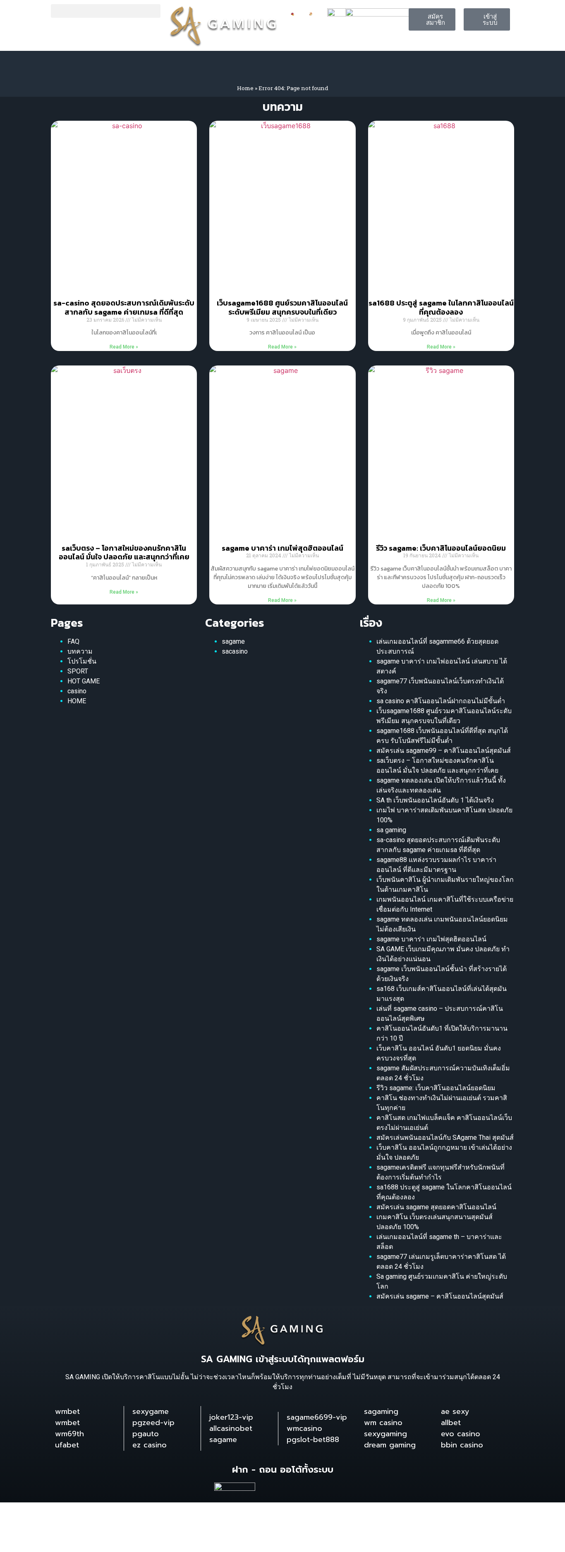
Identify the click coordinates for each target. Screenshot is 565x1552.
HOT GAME (83, 681)
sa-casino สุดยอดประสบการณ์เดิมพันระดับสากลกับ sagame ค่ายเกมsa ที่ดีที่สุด (123, 307)
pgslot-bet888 (313, 1439)
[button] (105, 11)
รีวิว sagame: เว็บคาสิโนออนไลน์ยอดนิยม (441, 548)
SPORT (77, 671)
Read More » (124, 347)
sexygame (150, 1411)
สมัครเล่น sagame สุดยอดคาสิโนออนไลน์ (436, 1207)
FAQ (73, 641)
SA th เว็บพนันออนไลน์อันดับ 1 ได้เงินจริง (435, 800)
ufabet (67, 1445)
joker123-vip (231, 1417)
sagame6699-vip (317, 1417)
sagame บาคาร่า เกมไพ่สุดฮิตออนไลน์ (282, 548)
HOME (76, 701)
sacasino (235, 651)
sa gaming (391, 830)
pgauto (145, 1434)
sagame (233, 641)
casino (76, 691)
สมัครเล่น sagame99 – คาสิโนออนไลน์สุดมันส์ (443, 751)
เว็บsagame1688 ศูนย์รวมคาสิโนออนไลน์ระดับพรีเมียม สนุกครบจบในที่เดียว (282, 307)
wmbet (67, 1411)
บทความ (80, 651)
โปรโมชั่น (81, 661)
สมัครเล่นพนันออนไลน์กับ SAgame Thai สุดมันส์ (445, 1137)
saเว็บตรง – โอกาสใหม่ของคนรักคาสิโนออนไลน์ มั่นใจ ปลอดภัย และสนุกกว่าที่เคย (124, 552)
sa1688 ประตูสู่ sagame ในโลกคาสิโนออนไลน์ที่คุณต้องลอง (441, 307)
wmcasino (304, 1428)
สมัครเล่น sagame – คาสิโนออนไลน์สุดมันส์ (439, 1296)
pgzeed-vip (153, 1422)
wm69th (69, 1434)
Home (245, 88)
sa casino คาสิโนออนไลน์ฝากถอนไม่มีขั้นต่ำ (440, 701)
